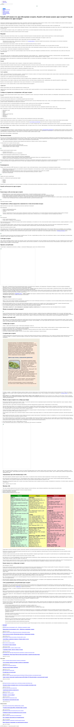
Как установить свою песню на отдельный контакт (13, 717)
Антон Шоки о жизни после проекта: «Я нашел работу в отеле (16, 639)
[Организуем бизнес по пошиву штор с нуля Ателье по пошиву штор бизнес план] (17, 683)
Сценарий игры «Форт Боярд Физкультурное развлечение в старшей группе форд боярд (21, 654)
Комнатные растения (6, 9)
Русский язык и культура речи (9, 672)
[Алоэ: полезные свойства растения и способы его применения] (14, 660)
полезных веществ (31, 41)
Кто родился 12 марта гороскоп (9, 644)
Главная (4, 8)
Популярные (5, 624)
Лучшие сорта (18, 586)
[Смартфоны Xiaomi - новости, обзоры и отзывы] (11, 647)
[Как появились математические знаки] (10, 697)
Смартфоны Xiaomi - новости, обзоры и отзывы (13, 649)
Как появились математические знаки (11, 699)
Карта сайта (5, 2)
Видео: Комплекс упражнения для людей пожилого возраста (15, 722)
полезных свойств (64, 393)
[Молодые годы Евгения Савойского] (9, 665)
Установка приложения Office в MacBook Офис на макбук (15, 707)
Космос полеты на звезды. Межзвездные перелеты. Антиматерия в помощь (18, 634)
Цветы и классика (6, 12)
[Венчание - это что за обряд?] (8, 692)
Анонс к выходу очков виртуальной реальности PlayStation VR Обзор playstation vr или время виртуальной (25, 677)
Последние (5, 625)
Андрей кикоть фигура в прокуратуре (11, 690)
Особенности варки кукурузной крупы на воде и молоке (14, 712)
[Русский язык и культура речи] (8, 670)
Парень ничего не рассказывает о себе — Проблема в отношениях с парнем (18, 629)
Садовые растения (6, 11)
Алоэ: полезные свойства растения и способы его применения (16, 662)
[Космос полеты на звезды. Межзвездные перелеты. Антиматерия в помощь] (16, 632)
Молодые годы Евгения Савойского (10, 667)
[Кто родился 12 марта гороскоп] (9, 642)
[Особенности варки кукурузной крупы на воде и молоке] (13, 710)
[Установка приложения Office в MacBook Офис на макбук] (13, 705)
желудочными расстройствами (35, 121)
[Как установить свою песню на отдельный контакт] (12, 715)
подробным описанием (61, 230)
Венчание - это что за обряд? (9, 694)
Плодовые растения (6, 13)
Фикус (4, 10)
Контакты (4, 1)
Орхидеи (4, 14)
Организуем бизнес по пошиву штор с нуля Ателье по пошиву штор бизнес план (19, 685)
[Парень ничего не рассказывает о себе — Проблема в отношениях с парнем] (16, 627)
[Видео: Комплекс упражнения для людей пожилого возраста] (14, 720)
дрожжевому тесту (18, 293)
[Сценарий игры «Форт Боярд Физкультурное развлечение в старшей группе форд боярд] (18, 652)
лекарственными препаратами (47, 129)
